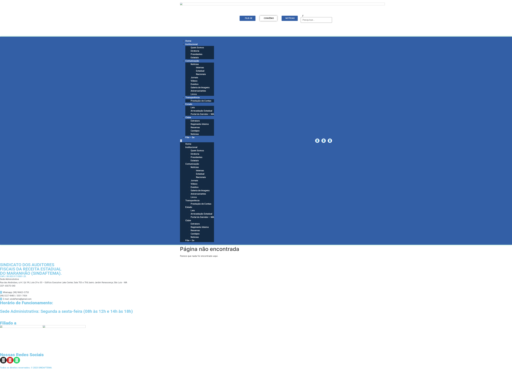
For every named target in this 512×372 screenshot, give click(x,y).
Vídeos (194, 81)
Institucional (191, 44)
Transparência (192, 97)
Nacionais (201, 74)
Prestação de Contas (201, 101)
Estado (188, 104)
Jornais (194, 77)
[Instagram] (317, 141)
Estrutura (195, 121)
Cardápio (195, 131)
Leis (193, 107)
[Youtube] (323, 141)
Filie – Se (190, 137)
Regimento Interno (200, 124)
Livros (194, 94)
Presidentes (196, 54)
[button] (197, 140)
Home (188, 41)
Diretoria (195, 51)
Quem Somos (197, 47)
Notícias (195, 64)
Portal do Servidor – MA (202, 114)
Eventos (195, 84)
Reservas (195, 127)
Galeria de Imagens (200, 87)
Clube (188, 117)
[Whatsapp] (330, 141)
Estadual (200, 71)
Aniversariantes (198, 91)
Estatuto (195, 57)
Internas (200, 67)
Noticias (195, 134)
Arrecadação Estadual (201, 111)
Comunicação (192, 61)
